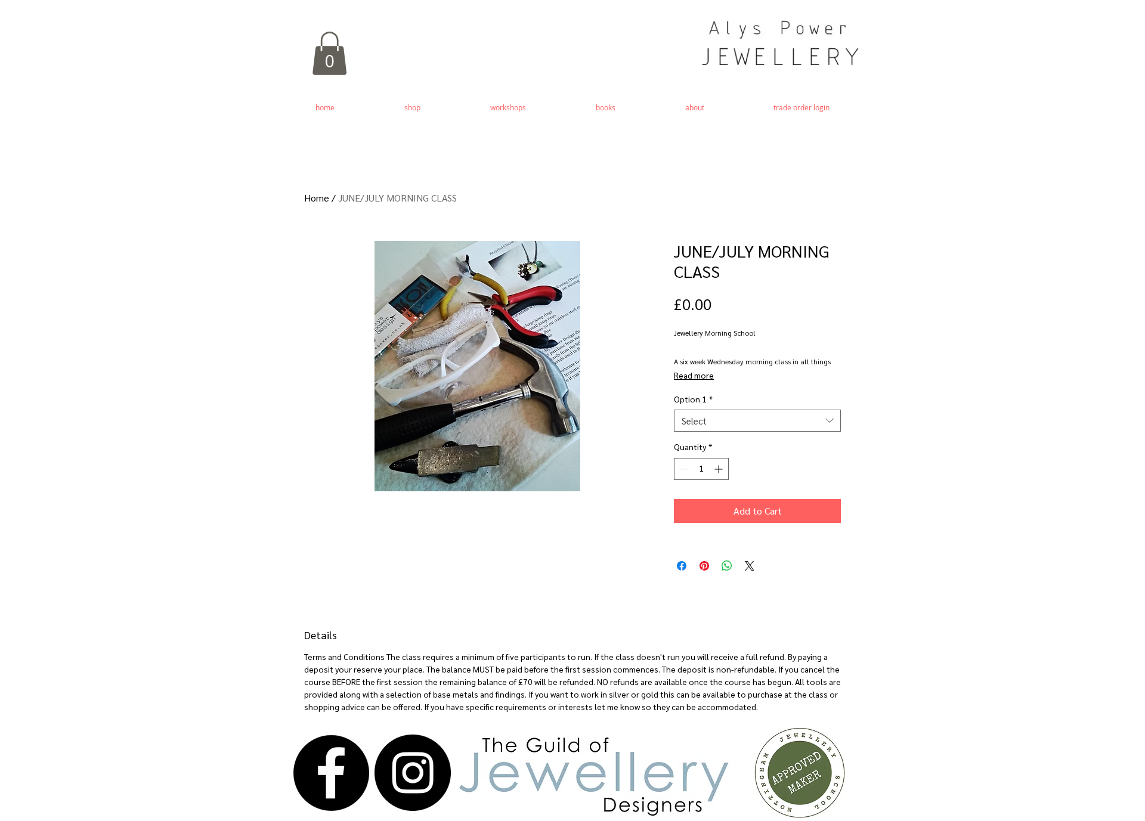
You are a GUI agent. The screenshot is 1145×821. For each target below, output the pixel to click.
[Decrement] (683, 468)
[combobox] (757, 421)
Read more (694, 375)
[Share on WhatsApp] (727, 566)
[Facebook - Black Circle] (331, 773)
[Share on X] (749, 566)
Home (316, 197)
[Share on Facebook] (681, 566)
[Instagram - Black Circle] (413, 773)
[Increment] (719, 468)
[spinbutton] (701, 468)
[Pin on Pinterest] (704, 566)
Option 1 (693, 399)
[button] (329, 53)
